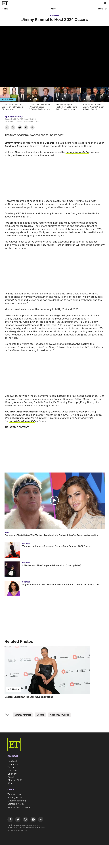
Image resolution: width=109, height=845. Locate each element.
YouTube (11, 770)
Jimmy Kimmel (13, 143)
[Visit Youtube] (33, 819)
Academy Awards (59, 715)
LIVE (6, 9)
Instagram (12, 764)
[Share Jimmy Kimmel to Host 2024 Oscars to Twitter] (13, 128)
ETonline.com (22, 418)
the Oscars (26, 226)
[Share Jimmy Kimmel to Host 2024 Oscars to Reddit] (19, 128)
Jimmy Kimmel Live (77, 152)
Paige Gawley (15, 116)
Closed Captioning (16, 800)
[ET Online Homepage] (6, 3)
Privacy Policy (14, 797)
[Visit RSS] (40, 820)
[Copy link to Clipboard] (32, 128)
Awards (54, 15)
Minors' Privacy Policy (18, 807)
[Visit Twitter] (17, 820)
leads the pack (78, 344)
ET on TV (12, 773)
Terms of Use (14, 794)
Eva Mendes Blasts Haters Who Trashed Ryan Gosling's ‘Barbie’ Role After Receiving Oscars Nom (52, 535)
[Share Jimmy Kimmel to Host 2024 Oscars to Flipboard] (26, 128)
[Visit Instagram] (25, 820)
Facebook (12, 761)
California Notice (15, 804)
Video (53, 9)
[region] (54, 56)
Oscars (49, 143)
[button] (54, 500)
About (10, 777)
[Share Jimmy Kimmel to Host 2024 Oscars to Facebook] (7, 128)
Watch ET (102, 9)
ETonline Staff (14, 780)
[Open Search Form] (105, 3)
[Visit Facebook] (10, 820)
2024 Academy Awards (23, 412)
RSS (9, 783)
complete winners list (22, 421)
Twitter (11, 767)
